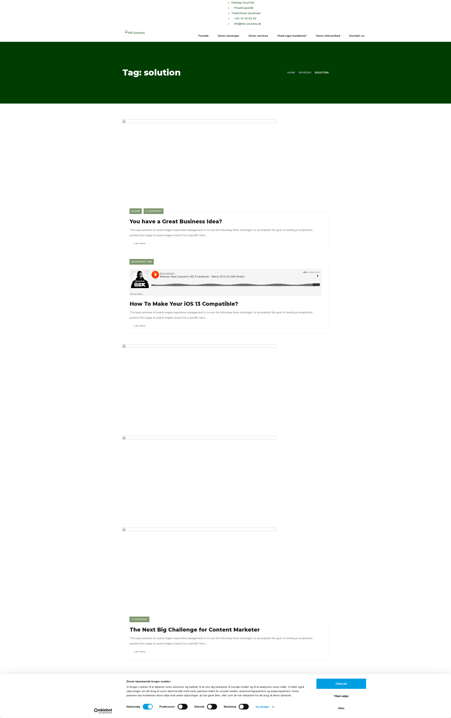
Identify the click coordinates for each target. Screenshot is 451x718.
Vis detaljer (262, 706)
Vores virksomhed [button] (328, 36)
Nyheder (305, 72)
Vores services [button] (258, 36)
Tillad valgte (341, 695)
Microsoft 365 (141, 261)
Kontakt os (356, 36)
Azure (135, 211)
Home (291, 72)
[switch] (183, 706)
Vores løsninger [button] (228, 36)
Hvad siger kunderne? (292, 36)
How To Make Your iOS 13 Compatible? (184, 304)
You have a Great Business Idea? (176, 221)
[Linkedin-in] (154, 4)
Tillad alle (341, 683)
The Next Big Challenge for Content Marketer (195, 630)
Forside (203, 36)
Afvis (341, 708)
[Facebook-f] (129, 4)
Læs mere (139, 243)
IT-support (153, 211)
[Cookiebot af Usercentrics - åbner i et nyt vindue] (103, 711)
